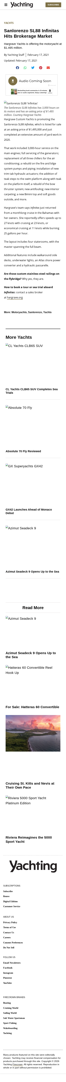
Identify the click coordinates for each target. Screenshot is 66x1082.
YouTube (7, 983)
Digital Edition (10, 901)
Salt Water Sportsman (14, 1018)
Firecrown (17, 1064)
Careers (7, 937)
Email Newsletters (12, 963)
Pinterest (7, 978)
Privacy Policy (10, 922)
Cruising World (10, 1008)
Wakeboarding (10, 1028)
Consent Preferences (13, 942)
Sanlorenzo (35, 312)
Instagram (8, 973)
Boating (7, 1003)
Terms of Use (9, 927)
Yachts (9, 23)
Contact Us (8, 932)
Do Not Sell (8, 947)
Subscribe (8, 891)
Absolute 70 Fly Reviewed (23, 451)
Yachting (7, 1033)
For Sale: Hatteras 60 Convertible (32, 707)
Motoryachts (19, 312)
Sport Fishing (9, 1023)
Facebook (7, 968)
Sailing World (10, 1013)
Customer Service (11, 906)
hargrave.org (15, 297)
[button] (17, 68)
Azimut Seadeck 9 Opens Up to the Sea (32, 571)
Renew (6, 896)
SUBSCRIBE (53, 5)
